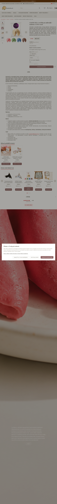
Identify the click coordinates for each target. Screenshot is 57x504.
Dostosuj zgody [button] (35, 257)
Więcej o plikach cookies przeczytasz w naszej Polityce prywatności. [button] (16, 253)
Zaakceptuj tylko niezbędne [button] (21, 257)
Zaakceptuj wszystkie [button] (47, 257)
